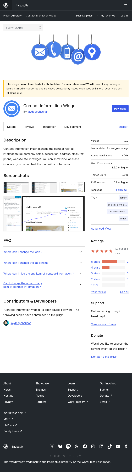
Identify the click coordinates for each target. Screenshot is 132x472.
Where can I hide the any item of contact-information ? (38, 273)
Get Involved (108, 383)
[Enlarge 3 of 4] (80, 186)
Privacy (8, 401)
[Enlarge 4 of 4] (80, 200)
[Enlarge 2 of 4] (52, 186)
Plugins (40, 395)
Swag (105, 401)
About (7, 383)
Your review (98, 292)
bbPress (10, 425)
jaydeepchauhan (38, 111)
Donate (106, 395)
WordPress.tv (78, 401)
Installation (49, 126)
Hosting (8, 395)
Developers (75, 395)
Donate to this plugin (104, 356)
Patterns (41, 401)
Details (11, 126)
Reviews (29, 126)
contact (123, 197)
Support (124, 126)
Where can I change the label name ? (27, 262)
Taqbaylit (17, 446)
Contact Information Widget (118, 211)
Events (104, 389)
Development (72, 126)
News (7, 389)
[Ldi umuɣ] (126, 5)
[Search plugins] (39, 27)
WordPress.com (15, 413)
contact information (118, 204)
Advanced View (101, 228)
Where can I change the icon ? (22, 252)
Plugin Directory (12, 15)
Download (120, 108)
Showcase (42, 383)
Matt (8, 419)
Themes (41, 389)
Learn (71, 383)
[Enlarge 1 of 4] (24, 186)
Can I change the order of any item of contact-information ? (22, 285)
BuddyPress (12, 431)
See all (124, 292)
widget (123, 218)
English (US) (122, 189)
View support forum (103, 324)
